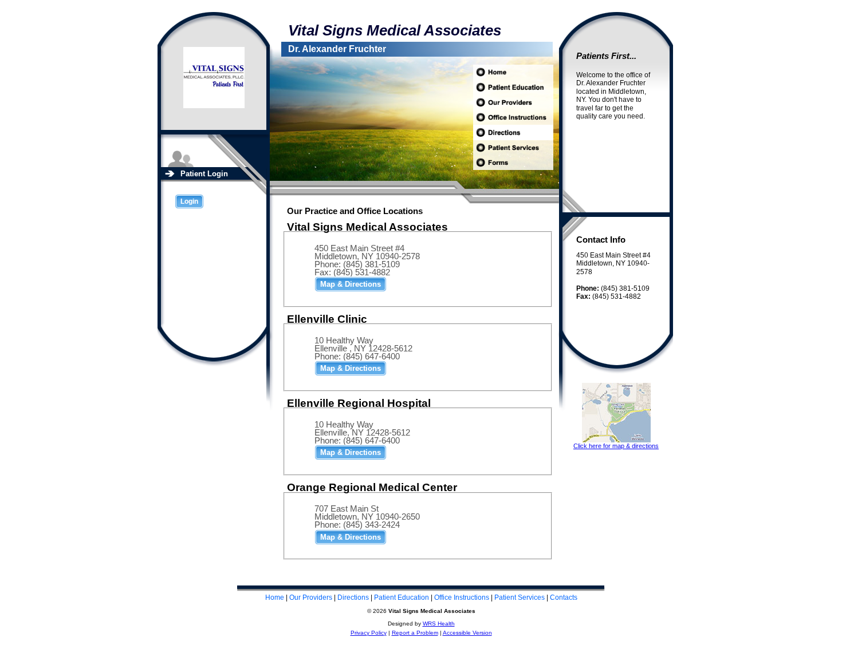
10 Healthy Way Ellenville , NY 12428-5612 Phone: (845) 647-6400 (363, 348)
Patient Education (401, 597)
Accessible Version (467, 633)
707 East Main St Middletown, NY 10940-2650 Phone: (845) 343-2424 (367, 516)
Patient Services (519, 597)
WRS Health (439, 623)
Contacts (563, 597)
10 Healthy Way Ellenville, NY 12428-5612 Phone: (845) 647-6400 (362, 432)
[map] (350, 283)
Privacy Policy (369, 633)
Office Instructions (461, 597)
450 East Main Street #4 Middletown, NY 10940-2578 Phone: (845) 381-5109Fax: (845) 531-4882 (367, 260)
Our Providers (310, 597)
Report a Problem (415, 633)
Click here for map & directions (616, 445)
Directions (353, 597)
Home (274, 597)
